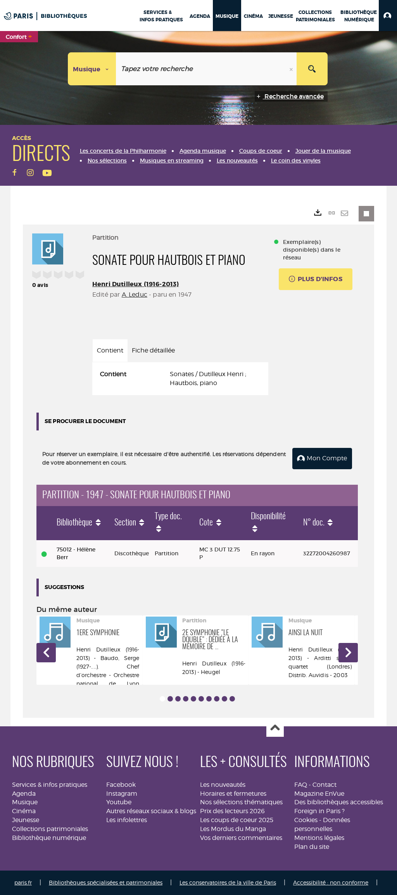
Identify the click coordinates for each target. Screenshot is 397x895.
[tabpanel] (180, 379)
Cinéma (24, 811)
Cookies (306, 820)
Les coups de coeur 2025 (236, 820)
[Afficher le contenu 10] (232, 698)
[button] (388, 15)
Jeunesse (25, 820)
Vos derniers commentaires (241, 837)
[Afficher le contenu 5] (193, 698)
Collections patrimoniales (50, 829)
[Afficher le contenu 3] (178, 698)
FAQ (300, 784)
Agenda (24, 793)
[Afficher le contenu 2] (170, 698)
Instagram (121, 793)
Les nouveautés (222, 784)
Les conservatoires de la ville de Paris (228, 882)
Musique (25, 802)
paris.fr (23, 882)
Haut (275, 728)
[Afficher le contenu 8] (216, 698)
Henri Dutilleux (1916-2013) (135, 284)
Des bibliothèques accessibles (338, 802)
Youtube (118, 802)
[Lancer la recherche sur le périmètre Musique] (312, 68)
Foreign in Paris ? (319, 811)
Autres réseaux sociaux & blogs (151, 811)
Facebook (121, 784)
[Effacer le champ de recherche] (292, 68)
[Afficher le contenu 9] (224, 698)
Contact (324, 784)
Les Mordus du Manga (233, 829)
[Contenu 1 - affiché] (162, 698)
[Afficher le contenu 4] (185, 698)
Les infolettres (126, 820)
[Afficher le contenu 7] (209, 698)
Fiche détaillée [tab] (153, 350)
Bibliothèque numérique (49, 837)
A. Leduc (134, 294)
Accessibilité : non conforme (330, 882)
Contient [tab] (110, 350)
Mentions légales (319, 837)
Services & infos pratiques (49, 784)
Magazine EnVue (319, 793)
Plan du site (311, 846)
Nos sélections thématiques (241, 802)
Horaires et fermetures (233, 793)
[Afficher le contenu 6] (201, 698)
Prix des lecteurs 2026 (232, 811)
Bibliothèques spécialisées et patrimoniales (105, 882)
